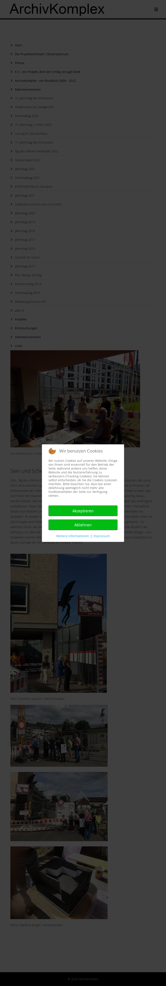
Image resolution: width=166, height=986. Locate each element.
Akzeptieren (83, 510)
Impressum (101, 536)
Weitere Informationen (72, 536)
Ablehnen (83, 524)
